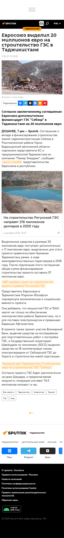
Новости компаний (12, 479)
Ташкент (51, 392)
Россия (52, 441)
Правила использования (14, 474)
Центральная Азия (33, 441)
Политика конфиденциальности (18, 483)
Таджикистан (24, 392)
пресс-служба (11, 162)
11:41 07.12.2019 (10, 56)
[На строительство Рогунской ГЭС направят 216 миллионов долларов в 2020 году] (32, 192)
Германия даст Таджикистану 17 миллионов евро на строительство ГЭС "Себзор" (31, 365)
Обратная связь (10, 500)
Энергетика (39, 392)
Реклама (33, 474)
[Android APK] (11, 509)
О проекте (7, 470)
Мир (13, 398)
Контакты (19, 470)
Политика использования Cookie (19, 488)
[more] (58, 232)
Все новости (8, 392)
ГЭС (5, 398)
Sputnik (7, 97)
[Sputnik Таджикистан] (10, 24)
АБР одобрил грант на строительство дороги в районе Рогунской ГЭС (28, 284)
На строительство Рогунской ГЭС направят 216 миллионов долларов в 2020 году (31, 221)
